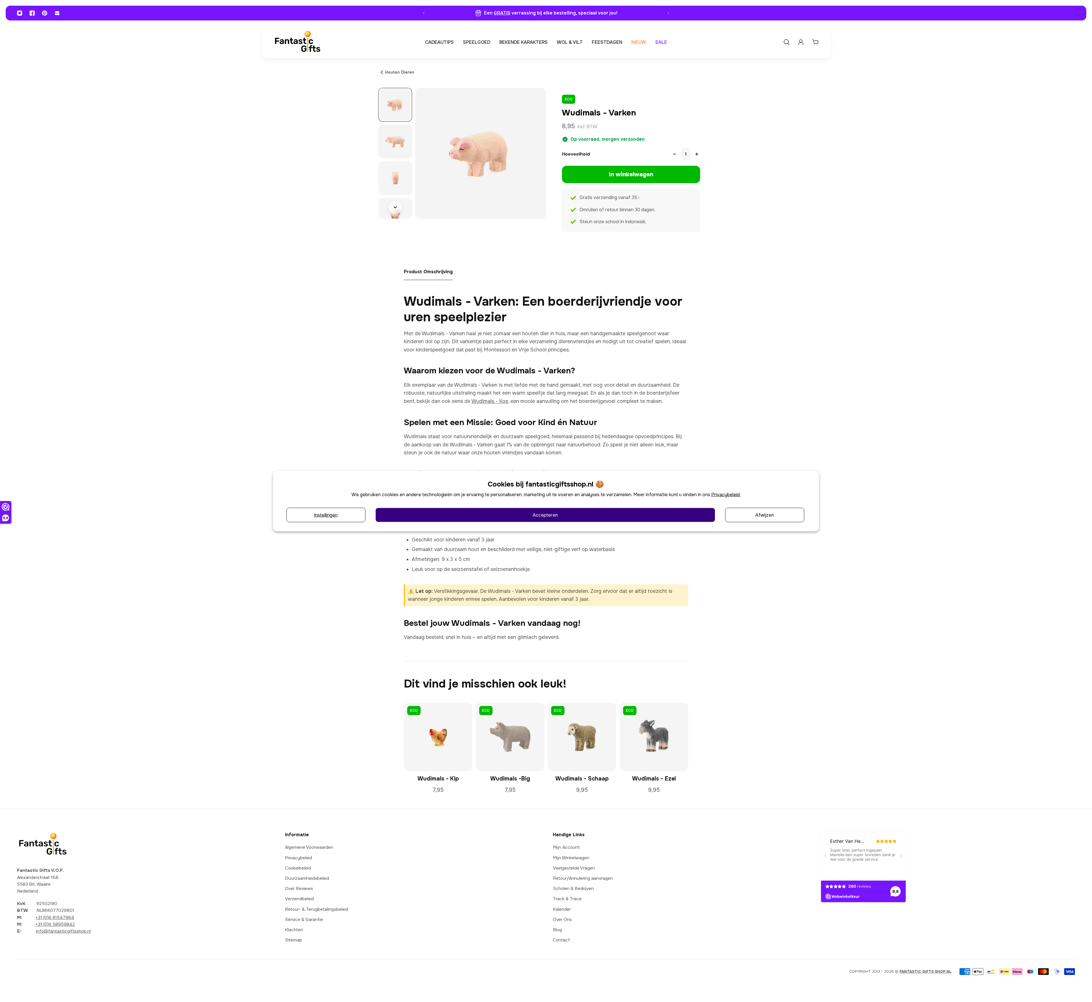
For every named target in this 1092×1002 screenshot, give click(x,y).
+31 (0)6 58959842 (55, 924)
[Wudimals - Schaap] (582, 737)
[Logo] (297, 42)
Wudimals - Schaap (582, 778)
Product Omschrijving (428, 272)
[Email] (57, 13)
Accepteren (545, 515)
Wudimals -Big (510, 778)
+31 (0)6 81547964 (55, 917)
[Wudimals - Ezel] (654, 737)
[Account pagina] (801, 42)
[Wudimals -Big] (510, 737)
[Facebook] (32, 13)
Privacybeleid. (726, 495)
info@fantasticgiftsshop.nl (63, 931)
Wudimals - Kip (438, 778)
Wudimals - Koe (489, 401)
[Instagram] (19, 13)
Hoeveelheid (576, 154)
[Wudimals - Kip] (438, 737)
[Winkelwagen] (815, 42)
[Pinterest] (44, 13)
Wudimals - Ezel (654, 778)
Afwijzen (764, 515)
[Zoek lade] (786, 42)
